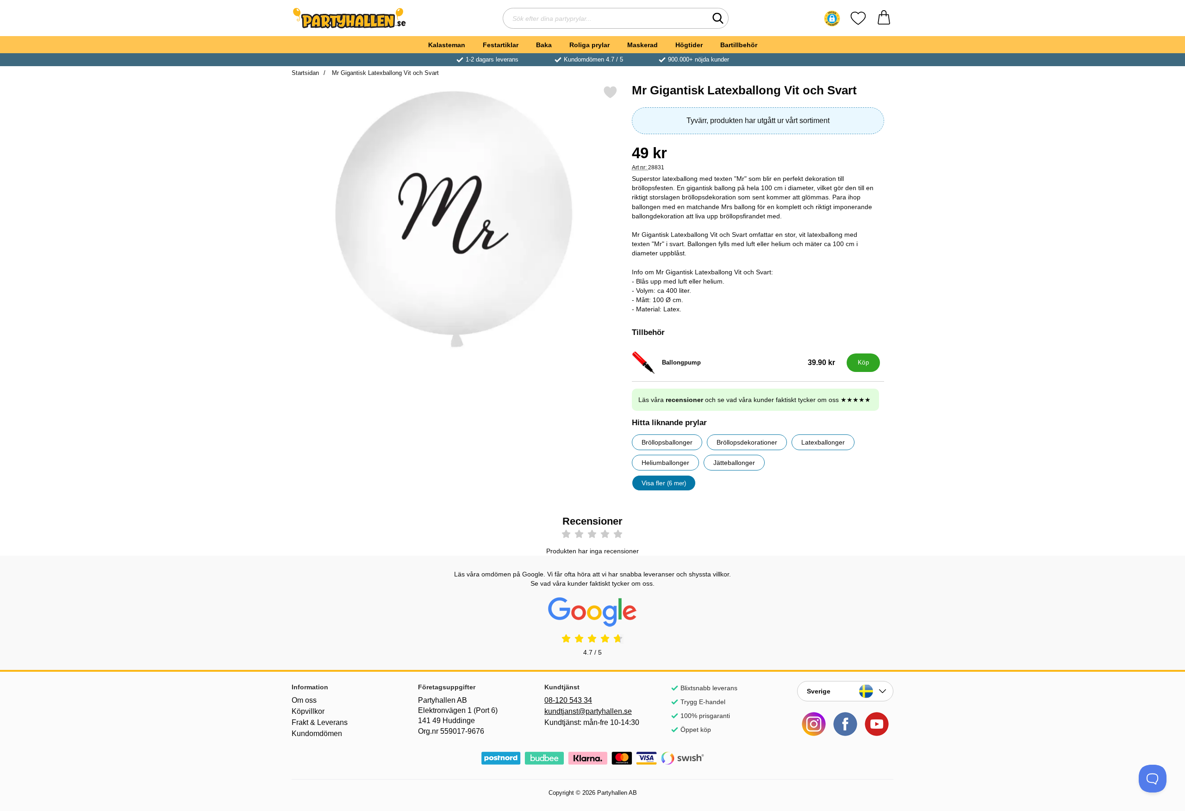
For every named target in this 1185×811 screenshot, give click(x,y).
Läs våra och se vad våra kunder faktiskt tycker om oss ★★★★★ (754, 399)
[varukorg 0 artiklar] (883, 18)
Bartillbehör (738, 45)
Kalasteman (446, 45)
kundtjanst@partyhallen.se (588, 711)
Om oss (304, 700)
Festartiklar (500, 45)
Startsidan (305, 72)
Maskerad (642, 45)
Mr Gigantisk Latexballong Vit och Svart (384, 72)
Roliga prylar (589, 45)
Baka (544, 45)
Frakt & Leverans (320, 722)
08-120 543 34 (568, 700)
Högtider (689, 45)
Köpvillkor (308, 711)
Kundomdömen (317, 733)
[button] (832, 18)
